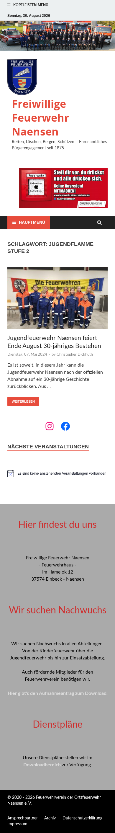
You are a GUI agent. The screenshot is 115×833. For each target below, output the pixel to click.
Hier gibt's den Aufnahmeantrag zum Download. (58, 693)
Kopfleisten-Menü (30, 5)
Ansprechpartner (22, 818)
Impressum (17, 824)
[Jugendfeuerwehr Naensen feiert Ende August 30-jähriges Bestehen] (57, 299)
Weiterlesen (23, 401)
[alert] (57, 473)
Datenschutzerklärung (82, 818)
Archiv (50, 818)
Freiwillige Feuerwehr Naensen (40, 118)
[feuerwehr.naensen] (49, 426)
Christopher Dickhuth (75, 355)
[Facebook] (65, 426)
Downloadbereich (42, 764)
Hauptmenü (32, 222)
